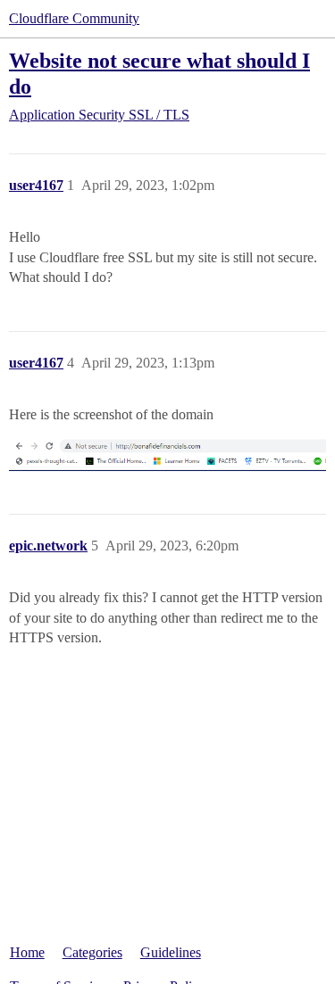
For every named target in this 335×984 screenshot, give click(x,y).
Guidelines (170, 952)
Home (27, 952)
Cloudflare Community (74, 18)
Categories (92, 952)
